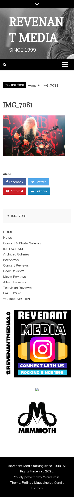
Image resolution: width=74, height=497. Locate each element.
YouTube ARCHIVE (17, 299)
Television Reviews (17, 288)
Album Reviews (14, 282)
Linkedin (40, 191)
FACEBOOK (12, 293)
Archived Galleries (16, 254)
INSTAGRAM (13, 249)
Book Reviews (13, 271)
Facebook (15, 182)
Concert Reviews (16, 265)
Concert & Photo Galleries (22, 243)
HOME (8, 232)
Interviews (11, 260)
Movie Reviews (14, 276)
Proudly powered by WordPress (36, 477)
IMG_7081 (19, 216)
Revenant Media (36, 30)
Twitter (40, 182)
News (7, 237)
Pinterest (16, 191)
